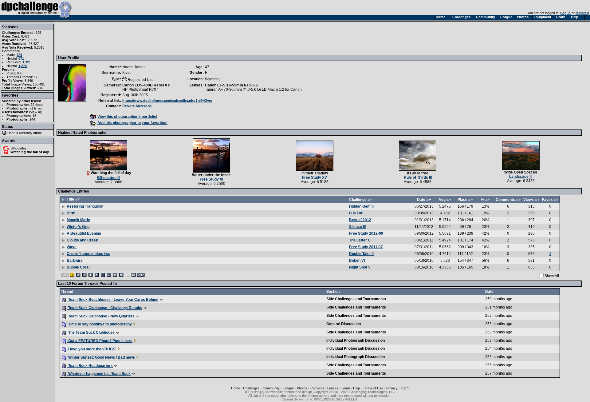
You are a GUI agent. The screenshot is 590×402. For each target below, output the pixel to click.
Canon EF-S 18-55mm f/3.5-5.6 (231, 85)
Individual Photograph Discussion (355, 340)
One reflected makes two (88, 254)
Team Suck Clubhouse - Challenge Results (104, 308)
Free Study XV (314, 177)
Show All (552, 276)
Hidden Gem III (361, 206)
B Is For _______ (364, 213)
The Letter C (360, 240)
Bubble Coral (78, 267)
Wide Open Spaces (520, 172)
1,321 (26, 62)
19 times (37, 104)
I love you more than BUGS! (91, 349)
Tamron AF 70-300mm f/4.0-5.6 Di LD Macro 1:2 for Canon (253, 89)
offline (37, 133)
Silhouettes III (20, 148)
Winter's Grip (78, 227)
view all (35, 112)
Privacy (392, 388)
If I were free (417, 173)
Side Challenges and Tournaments (356, 299)
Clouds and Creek (82, 240)
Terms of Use (373, 388)
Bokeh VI (357, 260)
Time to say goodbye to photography (99, 324)
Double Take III (361, 254)
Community (271, 388)
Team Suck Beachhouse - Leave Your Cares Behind (112, 299)
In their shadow (314, 173)
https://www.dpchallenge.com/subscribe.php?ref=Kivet (167, 100)
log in (566, 13)
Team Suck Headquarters (90, 366)
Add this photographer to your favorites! (132, 123)
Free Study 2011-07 (366, 247)
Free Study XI (211, 179)
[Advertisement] (170, 38)
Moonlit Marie (78, 220)
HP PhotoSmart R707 (140, 89)
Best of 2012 (360, 220)
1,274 (22, 66)
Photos (302, 388)
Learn (345, 388)
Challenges (251, 388)
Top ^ (405, 388)
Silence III (357, 227)
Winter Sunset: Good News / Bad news (101, 357)
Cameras (317, 388)
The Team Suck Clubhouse (91, 332)
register (582, 13)
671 (21, 58)
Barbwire (75, 260)
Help (356, 388)
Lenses (332, 388)
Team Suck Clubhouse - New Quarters (101, 316)
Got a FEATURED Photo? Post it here (99, 341)
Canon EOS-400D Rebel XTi (146, 85)
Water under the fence (211, 175)
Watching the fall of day (29, 152)
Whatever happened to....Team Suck (99, 374)
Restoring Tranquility (85, 206)
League (288, 388)
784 (19, 55)
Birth (71, 213)
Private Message (137, 106)
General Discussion (343, 324)
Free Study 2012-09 (366, 233)
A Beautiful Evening (84, 233)
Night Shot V (360, 267)
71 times (36, 108)
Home (235, 388)
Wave (72, 247)
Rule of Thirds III (418, 177)
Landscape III (520, 176)
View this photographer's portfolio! (127, 116)
